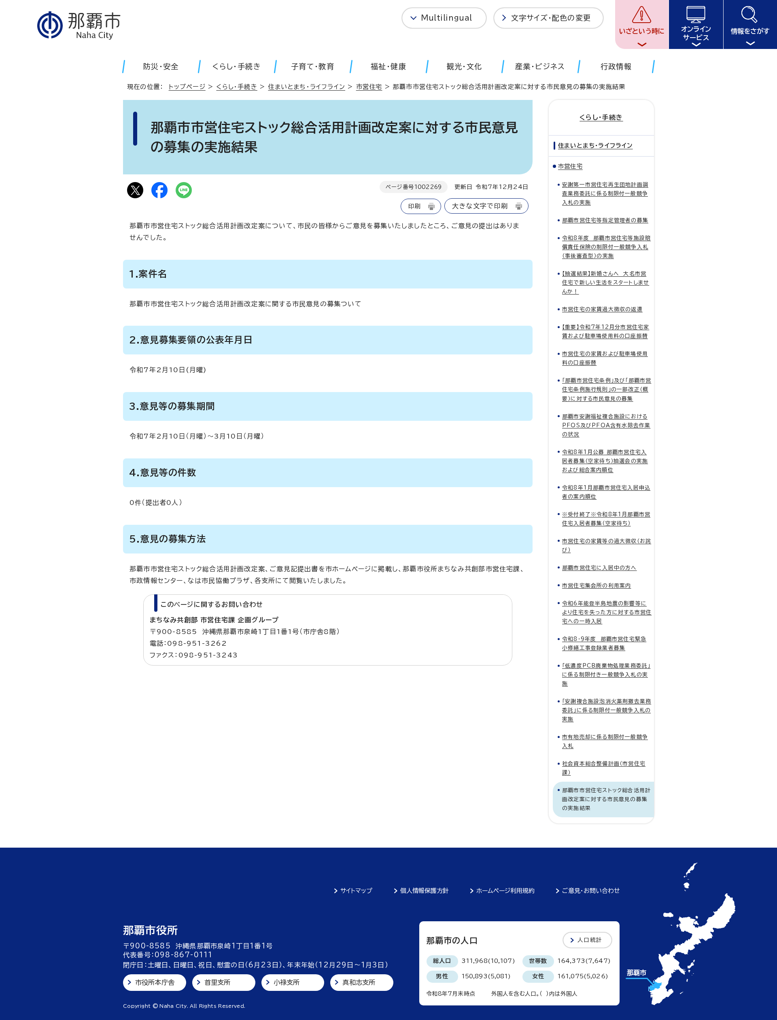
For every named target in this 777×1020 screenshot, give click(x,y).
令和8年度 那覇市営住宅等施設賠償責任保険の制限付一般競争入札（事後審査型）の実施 (606, 247)
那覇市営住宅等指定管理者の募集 (605, 220)
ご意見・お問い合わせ (591, 891)
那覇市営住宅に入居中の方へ (599, 567)
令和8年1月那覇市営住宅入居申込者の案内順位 (606, 492)
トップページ (187, 87)
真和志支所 (358, 982)
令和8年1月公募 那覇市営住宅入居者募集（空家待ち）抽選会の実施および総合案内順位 (605, 461)
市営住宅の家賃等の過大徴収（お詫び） (606, 546)
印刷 (414, 206)
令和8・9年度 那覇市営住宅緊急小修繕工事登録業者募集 (604, 643)
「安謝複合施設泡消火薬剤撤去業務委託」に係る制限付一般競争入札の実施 (606, 710)
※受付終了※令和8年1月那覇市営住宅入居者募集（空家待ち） (606, 519)
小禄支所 (287, 982)
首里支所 (217, 982)
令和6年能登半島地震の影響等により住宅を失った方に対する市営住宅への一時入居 (607, 612)
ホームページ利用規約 (505, 891)
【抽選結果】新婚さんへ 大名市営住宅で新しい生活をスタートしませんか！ (605, 282)
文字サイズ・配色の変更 (551, 17)
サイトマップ (356, 891)
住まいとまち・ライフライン (306, 87)
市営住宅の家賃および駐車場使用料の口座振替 (605, 358)
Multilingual (446, 17)
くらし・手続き (236, 87)
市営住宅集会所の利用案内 (596, 585)
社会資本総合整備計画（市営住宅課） (603, 768)
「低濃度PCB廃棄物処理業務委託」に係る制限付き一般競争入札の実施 (606, 674)
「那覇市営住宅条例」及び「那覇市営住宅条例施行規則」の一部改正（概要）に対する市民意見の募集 (606, 389)
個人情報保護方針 (424, 891)
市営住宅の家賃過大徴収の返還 (602, 309)
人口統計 (589, 940)
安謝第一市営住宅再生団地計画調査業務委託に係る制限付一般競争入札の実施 (605, 193)
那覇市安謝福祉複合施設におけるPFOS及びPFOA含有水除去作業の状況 (606, 425)
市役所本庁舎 (154, 982)
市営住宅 (369, 87)
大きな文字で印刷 (480, 206)
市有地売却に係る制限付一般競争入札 (605, 741)
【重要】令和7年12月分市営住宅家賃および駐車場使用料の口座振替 (605, 331)
